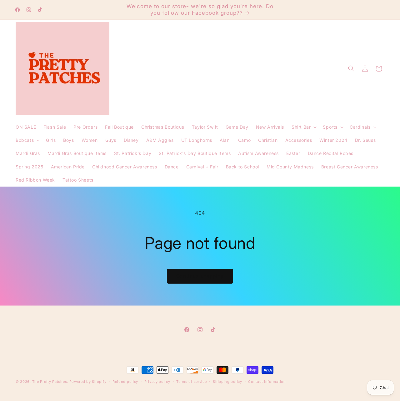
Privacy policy (157, 381)
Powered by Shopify (88, 381)
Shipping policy (227, 381)
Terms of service (191, 381)
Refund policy (125, 381)
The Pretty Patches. (50, 381)
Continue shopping (200, 276)
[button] (303, 127)
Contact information (267, 381)
